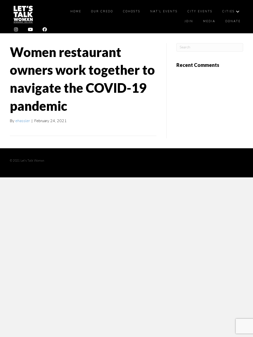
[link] (76, 12)
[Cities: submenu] (238, 12)
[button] (16, 29)
